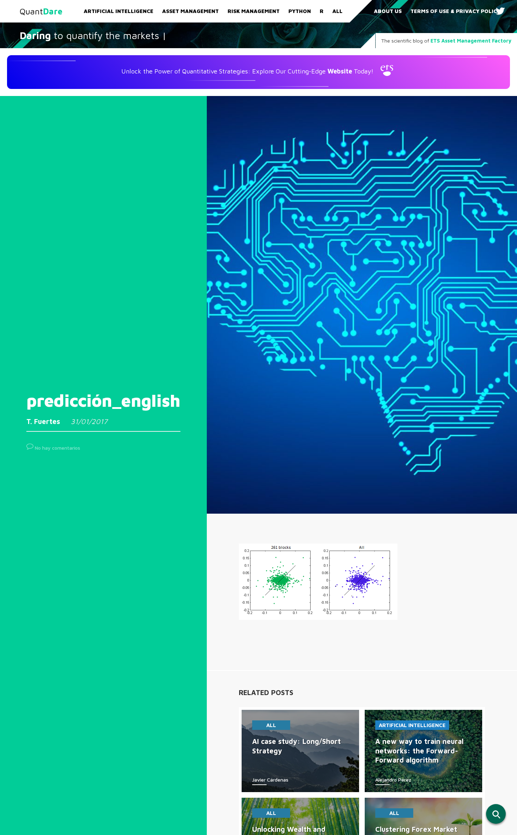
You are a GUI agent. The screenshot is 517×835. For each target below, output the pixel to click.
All (337, 11)
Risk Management (254, 11)
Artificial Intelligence (118, 11)
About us (388, 11)
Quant (41, 11)
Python (299, 11)
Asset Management (190, 11)
